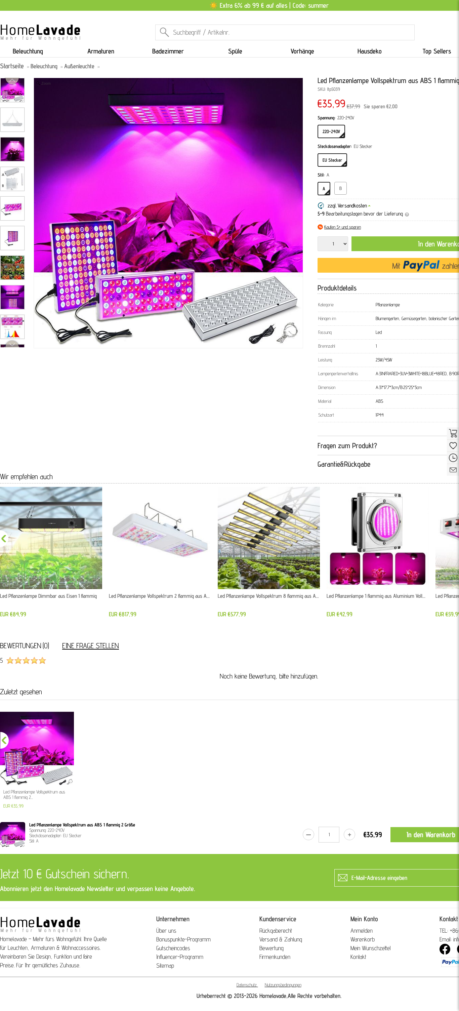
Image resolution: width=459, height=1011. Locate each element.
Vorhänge (302, 51)
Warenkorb (362, 939)
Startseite (12, 66)
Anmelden (361, 930)
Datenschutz (247, 984)
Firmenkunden (274, 956)
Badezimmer (168, 51)
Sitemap (165, 965)
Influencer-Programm (179, 956)
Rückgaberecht (275, 930)
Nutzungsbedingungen (283, 984)
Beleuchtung (28, 51)
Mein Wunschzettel (370, 947)
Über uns (166, 930)
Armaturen (100, 51)
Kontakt (358, 956)
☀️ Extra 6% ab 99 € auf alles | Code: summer (269, 5)
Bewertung (271, 947)
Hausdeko (370, 51)
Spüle (235, 51)
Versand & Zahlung (280, 939)
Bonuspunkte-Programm (183, 939)
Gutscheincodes (173, 947)
